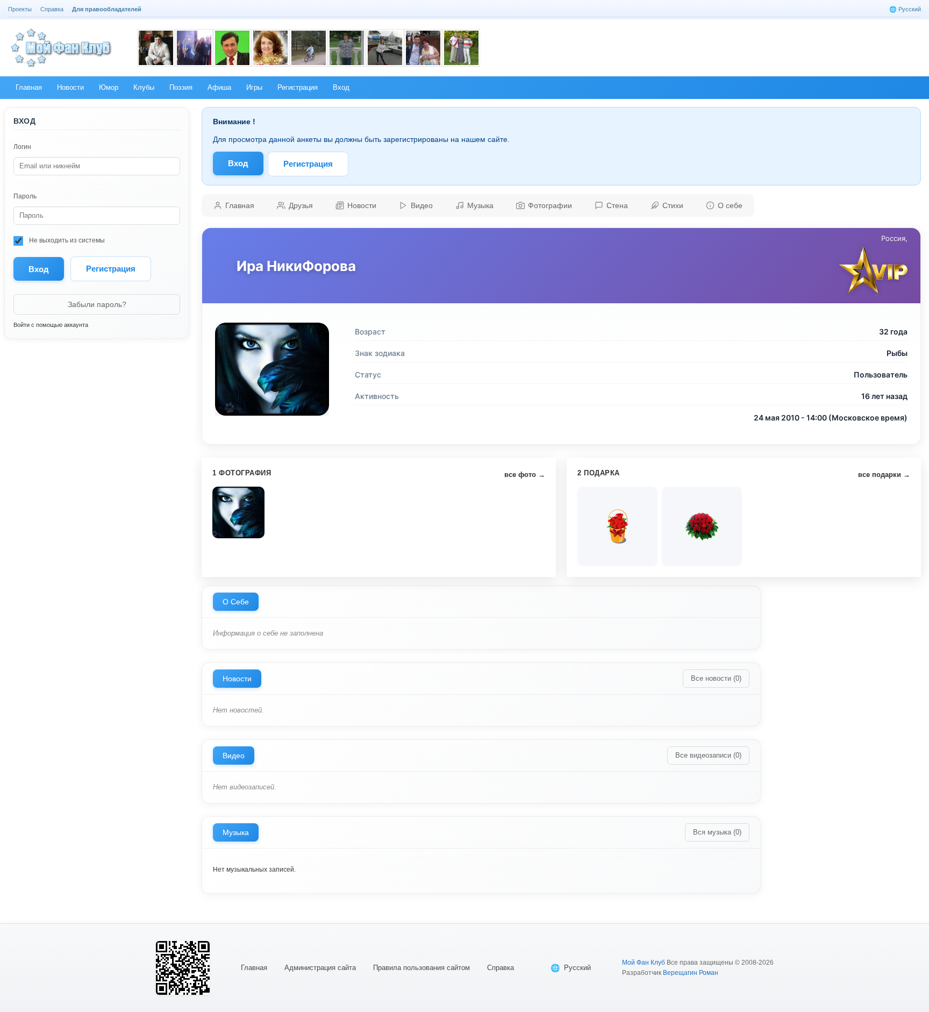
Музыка (236, 832)
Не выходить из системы (66, 240)
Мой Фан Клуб (643, 962)
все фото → (524, 475)
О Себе (236, 601)
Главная (254, 968)
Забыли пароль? (97, 304)
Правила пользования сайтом (421, 968)
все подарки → (884, 475)
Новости (237, 678)
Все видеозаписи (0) (708, 755)
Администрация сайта (320, 968)
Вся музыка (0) (717, 832)
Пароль (25, 196)
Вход (238, 163)
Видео (234, 755)
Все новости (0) (716, 678)
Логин (22, 147)
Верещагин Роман (690, 973)
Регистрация (110, 268)
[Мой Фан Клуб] (62, 47)
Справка (500, 968)
